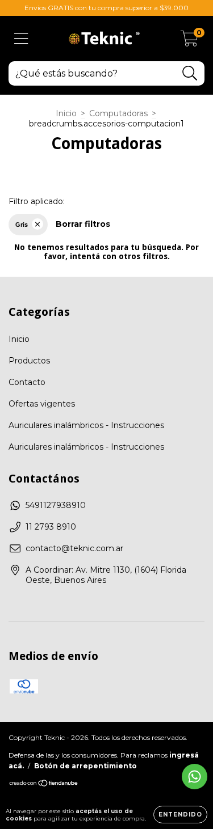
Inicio (66, 113)
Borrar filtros (83, 224)
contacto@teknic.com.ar (74, 548)
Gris (21, 224)
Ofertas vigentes (42, 404)
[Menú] (21, 39)
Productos (29, 361)
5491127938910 (56, 505)
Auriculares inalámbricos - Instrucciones (86, 425)
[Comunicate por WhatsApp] (194, 776)
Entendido (180, 814)
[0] (189, 41)
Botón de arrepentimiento (85, 766)
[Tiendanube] (44, 784)
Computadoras (118, 113)
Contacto (27, 382)
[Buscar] (190, 73)
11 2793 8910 (51, 527)
